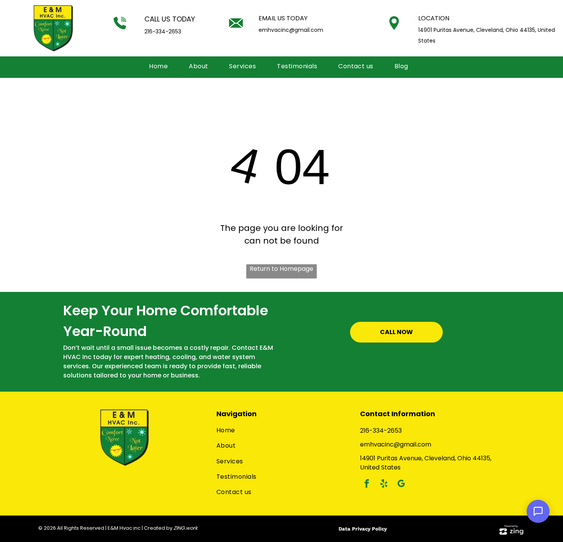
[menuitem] (161, 66)
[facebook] (366, 484)
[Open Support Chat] (538, 511)
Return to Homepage (281, 268)
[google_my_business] (401, 484)
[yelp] (384, 484)
